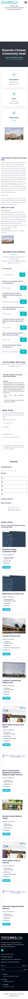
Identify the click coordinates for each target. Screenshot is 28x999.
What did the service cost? (8, 419)
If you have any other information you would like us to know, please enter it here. (13, 321)
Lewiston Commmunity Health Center (11, 681)
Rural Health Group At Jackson (11, 862)
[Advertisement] (14, 27)
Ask (22, 274)
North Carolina (13, 57)
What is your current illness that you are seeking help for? (12, 282)
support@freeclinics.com (16, 9)
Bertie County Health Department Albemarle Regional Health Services (12, 773)
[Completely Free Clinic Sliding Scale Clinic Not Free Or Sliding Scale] (14, 430)
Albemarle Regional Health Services (13, 907)
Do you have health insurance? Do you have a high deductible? (13, 308)
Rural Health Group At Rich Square (13, 726)
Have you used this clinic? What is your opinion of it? (12, 346)
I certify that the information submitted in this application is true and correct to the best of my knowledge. (14, 447)
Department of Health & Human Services (10, 962)
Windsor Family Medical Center (12, 817)
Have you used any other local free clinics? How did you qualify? (12, 334)
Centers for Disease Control (7, 954)
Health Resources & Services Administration (11, 959)
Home (7, 57)
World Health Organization (7, 956)
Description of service (7, 434)
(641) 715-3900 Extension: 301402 (16, 7)
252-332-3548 (14, 101)
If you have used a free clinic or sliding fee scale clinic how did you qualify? (12, 295)
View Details (6, 567)
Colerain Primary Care (11, 636)
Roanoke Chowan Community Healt (9, 550)
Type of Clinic (5, 427)
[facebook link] (2, 950)
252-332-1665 (13, 103)
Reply (23, 287)
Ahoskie (20, 57)
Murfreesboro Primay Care (13, 594)
